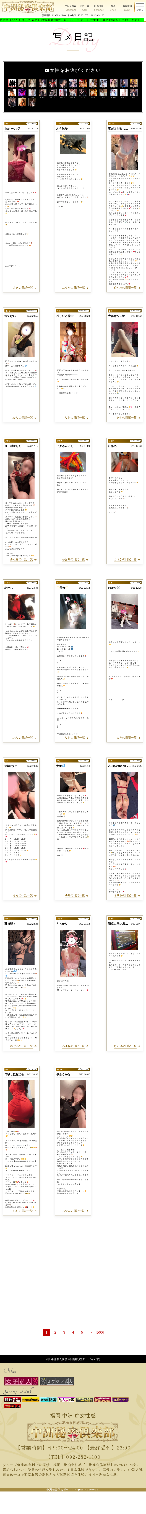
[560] (99, 1332)
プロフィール (31, 123)
